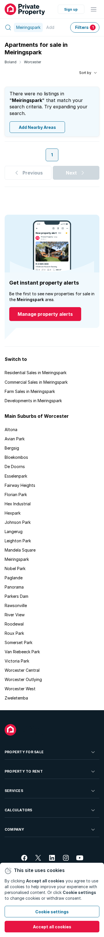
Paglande (14, 577)
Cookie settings (52, 911)
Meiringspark (17, 559)
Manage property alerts (45, 314)
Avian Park (15, 438)
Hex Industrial (18, 503)
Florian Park (16, 494)
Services (14, 790)
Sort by (85, 72)
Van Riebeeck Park (22, 651)
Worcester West (20, 688)
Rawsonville (16, 605)
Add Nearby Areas (37, 127)
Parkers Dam (16, 596)
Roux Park (14, 633)
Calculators (18, 810)
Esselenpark (16, 476)
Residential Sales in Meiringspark (35, 372)
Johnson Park (18, 522)
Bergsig (12, 448)
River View (15, 614)
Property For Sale (24, 752)
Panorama (14, 587)
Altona (11, 429)
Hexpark (13, 513)
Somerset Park (18, 642)
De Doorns (15, 466)
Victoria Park (17, 660)
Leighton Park (18, 540)
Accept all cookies (52, 926)
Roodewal (14, 623)
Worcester (32, 62)
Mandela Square (20, 550)
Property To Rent (24, 771)
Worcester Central (22, 670)
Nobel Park (15, 568)
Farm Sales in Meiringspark (30, 391)
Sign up (71, 9)
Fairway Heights (20, 485)
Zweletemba (16, 697)
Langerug (14, 531)
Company (14, 829)
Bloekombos (16, 457)
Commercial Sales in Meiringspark (36, 382)
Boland (10, 62)
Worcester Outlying (23, 679)
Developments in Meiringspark (33, 400)
